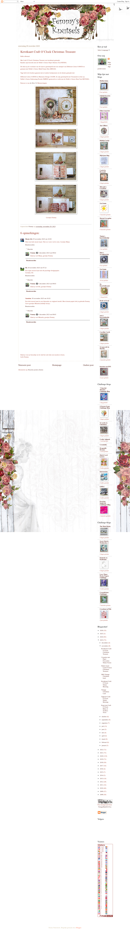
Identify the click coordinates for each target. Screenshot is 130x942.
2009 (102, 791)
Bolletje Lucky (104, 140)
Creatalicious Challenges (104, 593)
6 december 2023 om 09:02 (47, 253)
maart (104, 739)
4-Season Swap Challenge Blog (105, 407)
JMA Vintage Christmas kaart (105, 676)
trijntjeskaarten (105, 96)
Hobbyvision (104, 81)
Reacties (30, 249)
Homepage (56, 365)
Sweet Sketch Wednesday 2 (104, 542)
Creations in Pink (105, 609)
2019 (102, 759)
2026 (102, 630)
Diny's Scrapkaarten (104, 253)
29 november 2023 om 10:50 (42, 239)
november (105, 646)
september (105, 720)
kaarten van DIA (105, 366)
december (105, 643)
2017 (102, 766)
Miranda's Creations (103, 187)
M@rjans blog (104, 155)
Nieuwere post (24, 365)
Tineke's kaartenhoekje (104, 237)
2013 (102, 778)
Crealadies (103, 445)
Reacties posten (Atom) (35, 370)
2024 (102, 637)
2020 (102, 756)
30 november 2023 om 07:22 (37, 268)
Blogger (78, 927)
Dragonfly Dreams (103, 449)
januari (104, 745)
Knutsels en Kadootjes (103, 558)
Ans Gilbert (103, 125)
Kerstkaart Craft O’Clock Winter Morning (106, 684)
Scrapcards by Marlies (104, 347)
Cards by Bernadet (103, 171)
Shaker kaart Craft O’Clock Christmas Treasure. (106, 668)
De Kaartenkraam (105, 285)
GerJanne (103, 203)
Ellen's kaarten (105, 111)
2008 (102, 794)
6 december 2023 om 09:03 (47, 283)
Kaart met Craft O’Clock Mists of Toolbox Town (106, 708)
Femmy (32, 253)
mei (103, 732)
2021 (102, 753)
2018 (102, 762)
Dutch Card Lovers (104, 456)
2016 (102, 769)
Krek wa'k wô (104, 300)
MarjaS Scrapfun (105, 218)
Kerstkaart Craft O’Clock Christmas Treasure (106, 651)
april (103, 736)
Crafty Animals (105, 439)
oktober (104, 716)
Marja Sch (28, 239)
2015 (102, 772)
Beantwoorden (30, 245)
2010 (102, 788)
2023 (102, 640)
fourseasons (104, 471)
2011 (102, 785)
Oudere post (88, 365)
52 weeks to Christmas (103, 423)
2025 (102, 633)
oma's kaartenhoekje (104, 316)
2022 (102, 749)
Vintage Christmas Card (105, 691)
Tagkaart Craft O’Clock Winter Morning (105, 699)
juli (103, 726)
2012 (102, 782)
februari (104, 742)
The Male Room (105, 526)
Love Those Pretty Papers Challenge (104, 576)
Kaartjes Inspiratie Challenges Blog (105, 503)
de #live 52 (33, 83)
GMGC (102, 486)
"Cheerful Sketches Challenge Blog (105, 389)
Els (26, 268)
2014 (102, 775)
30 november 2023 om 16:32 (41, 298)
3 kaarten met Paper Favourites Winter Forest (106, 660)
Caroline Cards (105, 332)
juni (103, 729)
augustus (105, 723)
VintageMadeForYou (104, 807)
